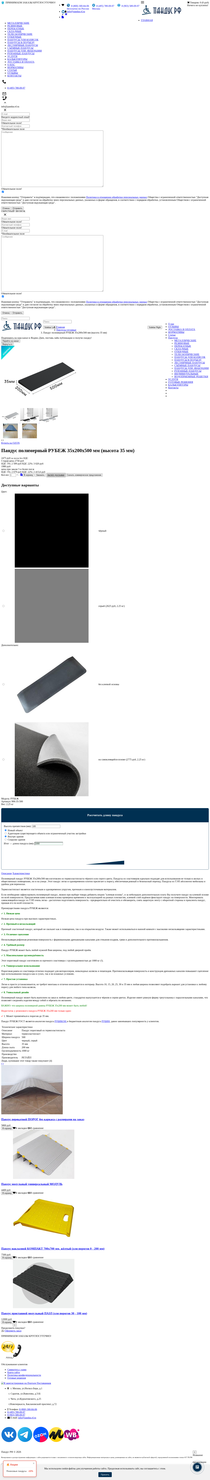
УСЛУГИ (12, 56)
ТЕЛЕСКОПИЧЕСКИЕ (19, 34)
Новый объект (15, 830)
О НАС (11, 64)
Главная (60, 327)
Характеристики (21, 873)
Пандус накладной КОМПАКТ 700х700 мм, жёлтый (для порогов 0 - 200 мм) (52, 1248)
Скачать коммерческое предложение (84, 475)
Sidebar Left (49, 327)
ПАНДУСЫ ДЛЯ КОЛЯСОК (22, 39)
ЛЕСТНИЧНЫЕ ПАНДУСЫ (22, 45)
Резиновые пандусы (19, 1471)
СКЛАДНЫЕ (14, 31)
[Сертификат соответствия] (21, 474)
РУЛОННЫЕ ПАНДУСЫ (20, 53)
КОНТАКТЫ (14, 75)
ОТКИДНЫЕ (14, 37)
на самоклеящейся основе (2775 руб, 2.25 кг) (121, 759)
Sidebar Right (155, 327)
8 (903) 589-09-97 (16, 1415)
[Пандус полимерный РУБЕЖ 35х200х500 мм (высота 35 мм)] (39, 406)
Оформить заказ (13, 1330)
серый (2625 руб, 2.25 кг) (111, 606)
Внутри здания (15, 836)
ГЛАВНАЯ (147, 20)
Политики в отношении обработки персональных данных (116, 197)
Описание (6, 873)
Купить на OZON (10, 443)
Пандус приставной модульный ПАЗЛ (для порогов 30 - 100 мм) (44, 1313)
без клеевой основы (108, 684)
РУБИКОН (61, 1021)
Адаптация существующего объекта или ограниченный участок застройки (46, 833)
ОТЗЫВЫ (12, 73)
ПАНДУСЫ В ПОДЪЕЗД (20, 42)
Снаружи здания (16, 839)
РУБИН (106, 1021)
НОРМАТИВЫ (15, 67)
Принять (105, 1474)
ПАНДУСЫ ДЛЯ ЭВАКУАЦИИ (24, 50)
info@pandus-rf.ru (76, 11)
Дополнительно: (9, 645)
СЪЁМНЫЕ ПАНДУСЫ (20, 48)
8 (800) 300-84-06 (28, 1409)
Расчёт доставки (56, 475)
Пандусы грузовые (66, 330)
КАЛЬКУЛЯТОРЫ (17, 59)
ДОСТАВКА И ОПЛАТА (20, 62)
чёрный (102, 530)
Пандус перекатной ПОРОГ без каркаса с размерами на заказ (42, 1119)
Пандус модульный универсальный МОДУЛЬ (32, 1184)
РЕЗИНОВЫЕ (14, 26)
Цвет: (4, 491)
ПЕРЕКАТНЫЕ (15, 28)
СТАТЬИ (12, 70)
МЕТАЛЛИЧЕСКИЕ (18, 23)
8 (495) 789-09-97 (16, 88)
